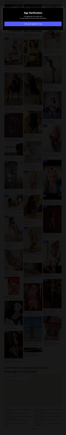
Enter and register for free (33, 24)
